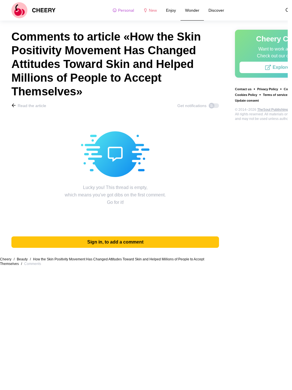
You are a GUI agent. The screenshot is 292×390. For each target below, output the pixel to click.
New (153, 10)
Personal (126, 10)
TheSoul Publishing (272, 110)
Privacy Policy (267, 89)
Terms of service (275, 95)
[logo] (33, 10)
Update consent (247, 100)
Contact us (243, 89)
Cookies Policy (246, 95)
